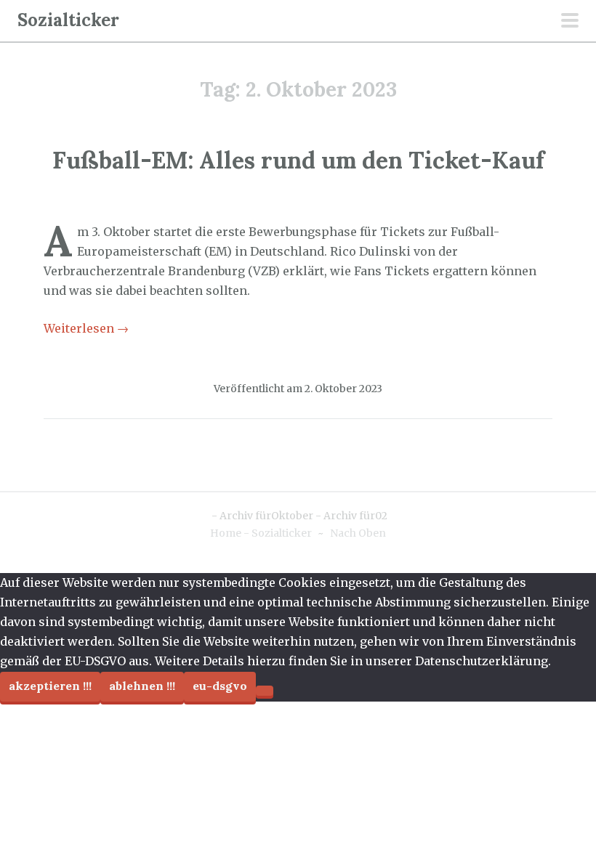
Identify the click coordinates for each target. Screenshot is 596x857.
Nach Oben (358, 533)
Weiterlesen (86, 328)
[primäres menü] (570, 22)
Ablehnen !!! (142, 685)
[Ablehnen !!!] (264, 691)
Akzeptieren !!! (50, 685)
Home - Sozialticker (261, 533)
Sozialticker (68, 20)
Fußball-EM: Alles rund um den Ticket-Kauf (298, 160)
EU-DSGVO (220, 685)
